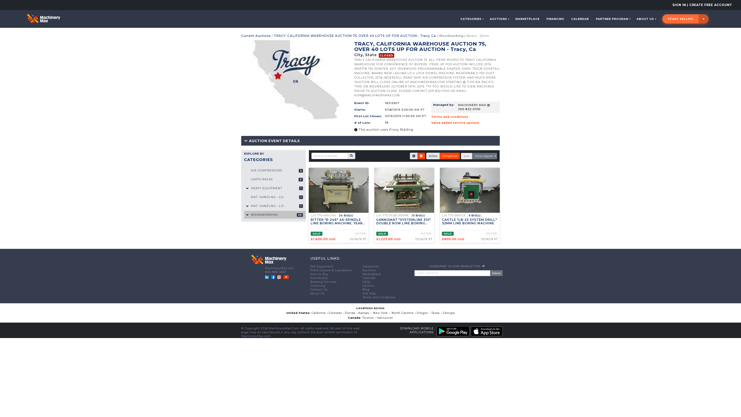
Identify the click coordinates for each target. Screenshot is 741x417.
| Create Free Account (709, 5)
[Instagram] (279, 277)
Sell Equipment (322, 266)
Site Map (369, 293)
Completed (449, 156)
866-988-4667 (275, 272)
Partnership (319, 278)
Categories (470, 19)
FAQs (366, 282)
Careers (368, 285)
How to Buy (319, 274)
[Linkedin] (267, 277)
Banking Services (323, 282)
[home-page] (43, 18)
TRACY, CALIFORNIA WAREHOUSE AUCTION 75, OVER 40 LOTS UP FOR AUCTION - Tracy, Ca (355, 36)
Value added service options (455, 123)
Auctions (498, 19)
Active (433, 156)
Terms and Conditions (378, 297)
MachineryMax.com (279, 268)
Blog (366, 289)
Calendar (580, 19)
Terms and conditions (449, 117)
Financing (555, 19)
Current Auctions (256, 36)
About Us (645, 19)
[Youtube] (286, 277)
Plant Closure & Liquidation (331, 270)
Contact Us (318, 289)
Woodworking (451, 36)
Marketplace (527, 19)
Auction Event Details (274, 141)
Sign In (679, 5)
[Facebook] (273, 277)
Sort (467, 156)
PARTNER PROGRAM (612, 19)
